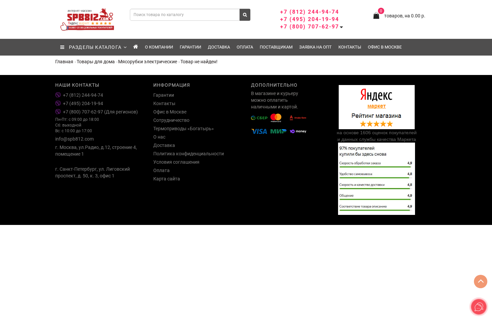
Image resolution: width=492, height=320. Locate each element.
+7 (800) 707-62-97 (309, 26)
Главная (64, 61)
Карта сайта (166, 178)
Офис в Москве (385, 47)
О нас (159, 137)
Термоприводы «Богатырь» (183, 128)
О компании (159, 47)
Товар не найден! (199, 61)
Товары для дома (96, 61)
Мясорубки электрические (147, 61)
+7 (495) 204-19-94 (309, 19)
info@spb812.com (74, 139)
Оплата (245, 47)
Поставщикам (276, 47)
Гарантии (190, 47)
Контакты (349, 47)
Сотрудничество (171, 120)
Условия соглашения (176, 162)
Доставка (219, 47)
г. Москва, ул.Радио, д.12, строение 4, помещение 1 (96, 151)
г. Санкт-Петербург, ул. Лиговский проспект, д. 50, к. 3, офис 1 (92, 172)
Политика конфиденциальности (188, 153)
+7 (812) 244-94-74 (309, 12)
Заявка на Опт (315, 47)
